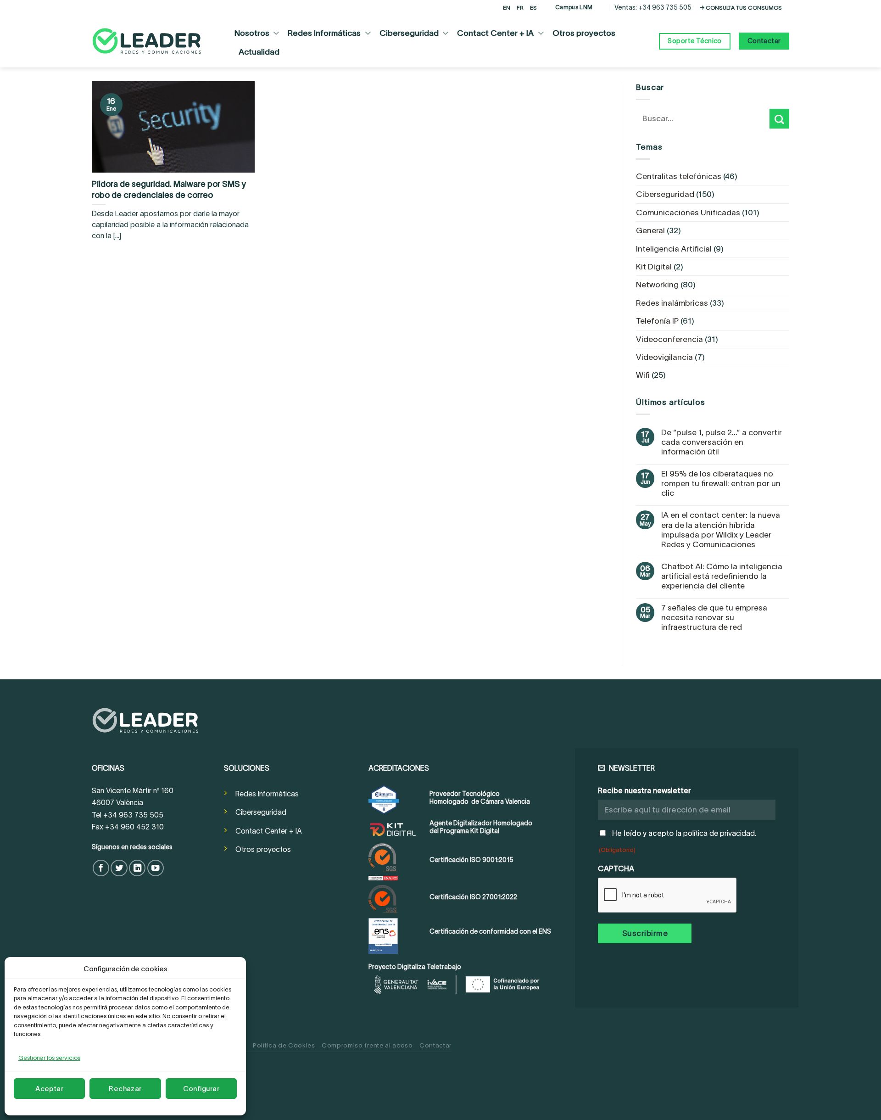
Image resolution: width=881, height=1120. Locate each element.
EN (506, 8)
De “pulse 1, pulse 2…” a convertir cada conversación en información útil (721, 442)
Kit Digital (654, 266)
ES (533, 8)
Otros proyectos (583, 33)
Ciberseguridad (409, 33)
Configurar (201, 1088)
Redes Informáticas (324, 33)
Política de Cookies (284, 1045)
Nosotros (251, 33)
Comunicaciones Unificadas (688, 212)
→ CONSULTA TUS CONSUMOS (741, 8)
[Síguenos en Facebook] (101, 868)
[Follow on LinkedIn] (137, 868)
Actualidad (259, 51)
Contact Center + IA (495, 33)
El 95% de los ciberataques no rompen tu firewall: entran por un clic (721, 483)
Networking (657, 284)
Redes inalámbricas (672, 303)
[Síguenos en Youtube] (155, 868)
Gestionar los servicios (49, 1057)
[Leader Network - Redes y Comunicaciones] (147, 41)
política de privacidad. (719, 833)
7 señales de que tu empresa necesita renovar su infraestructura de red (714, 617)
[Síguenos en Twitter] (119, 868)
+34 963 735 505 (664, 7)
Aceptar (49, 1088)
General (650, 230)
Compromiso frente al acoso (367, 1045)
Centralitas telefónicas (678, 176)
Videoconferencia (669, 339)
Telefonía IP (657, 320)
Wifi (643, 375)
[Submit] (779, 119)
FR (520, 8)
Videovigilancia (664, 357)
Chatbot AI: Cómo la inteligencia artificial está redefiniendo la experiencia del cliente (721, 576)
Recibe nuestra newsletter (644, 790)
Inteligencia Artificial (674, 248)
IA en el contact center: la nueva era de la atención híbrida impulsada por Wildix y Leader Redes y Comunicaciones (720, 529)
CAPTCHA (616, 868)
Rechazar (125, 1088)
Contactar (435, 1045)
